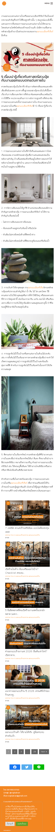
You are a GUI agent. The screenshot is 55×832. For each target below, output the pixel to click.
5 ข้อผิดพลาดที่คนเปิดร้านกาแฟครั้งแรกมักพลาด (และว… (25, 612)
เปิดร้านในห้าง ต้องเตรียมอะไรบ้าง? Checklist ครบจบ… (21, 571)
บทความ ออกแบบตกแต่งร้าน (31, 535)
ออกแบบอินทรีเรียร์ (45, 31)
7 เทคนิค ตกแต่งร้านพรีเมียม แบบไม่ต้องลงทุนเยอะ (27, 530)
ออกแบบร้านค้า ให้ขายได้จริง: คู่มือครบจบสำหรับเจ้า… (24, 734)
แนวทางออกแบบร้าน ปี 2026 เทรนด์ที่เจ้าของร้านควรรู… (27, 693)
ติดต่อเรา (7, 830)
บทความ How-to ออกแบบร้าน (14, 535)
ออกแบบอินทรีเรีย (35, 287)
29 (34, 751)
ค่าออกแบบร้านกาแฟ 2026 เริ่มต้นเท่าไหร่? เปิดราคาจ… (26, 653)
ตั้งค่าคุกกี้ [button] (10, 824)
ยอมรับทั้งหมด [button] (21, 824)
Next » (44, 751)
